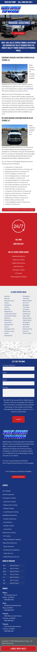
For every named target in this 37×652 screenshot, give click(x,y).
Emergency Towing (18, 270)
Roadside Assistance (18, 256)
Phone (5, 380)
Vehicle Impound (8, 494)
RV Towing (18, 273)
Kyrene (6, 327)
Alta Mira (7, 296)
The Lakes (26, 307)
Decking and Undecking (11, 550)
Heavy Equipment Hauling (19, 276)
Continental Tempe (10, 316)
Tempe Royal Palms (10, 313)
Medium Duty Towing (10, 505)
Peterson (25, 331)
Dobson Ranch (27, 320)
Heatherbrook (8, 324)
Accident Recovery (9, 519)
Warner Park (26, 311)
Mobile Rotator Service (11, 557)
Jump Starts (7, 529)
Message (6, 387)
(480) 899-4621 (27, 2)
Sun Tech (25, 303)
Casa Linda (26, 316)
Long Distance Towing (10, 512)
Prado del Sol (8, 335)
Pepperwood (8, 311)
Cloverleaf (26, 309)
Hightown (7, 318)
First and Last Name (9, 365)
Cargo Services (8, 546)
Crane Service (8, 553)
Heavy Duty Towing (18, 259)
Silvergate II (26, 296)
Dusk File (7, 309)
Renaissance (8, 320)
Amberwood (26, 313)
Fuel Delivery (7, 522)
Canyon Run (8, 322)
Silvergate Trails (9, 329)
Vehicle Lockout (8, 526)
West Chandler (27, 300)
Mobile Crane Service (18, 263)
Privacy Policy (10, 463)
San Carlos (26, 327)
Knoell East (26, 324)
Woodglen (26, 305)
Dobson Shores (27, 329)
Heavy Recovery (18, 266)
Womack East (27, 318)
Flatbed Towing (8, 508)
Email (5, 372)
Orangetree (7, 305)
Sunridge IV (26, 322)
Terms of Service (24, 463)
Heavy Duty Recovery (10, 543)
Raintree (7, 298)
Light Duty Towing (9, 501)
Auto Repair (7, 491)
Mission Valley (27, 333)
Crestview (26, 298)
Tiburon (6, 307)
